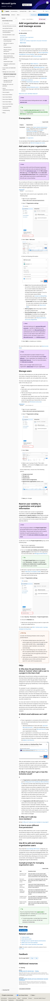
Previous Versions (12, 998)
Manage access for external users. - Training (29, 971)
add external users (31, 171)
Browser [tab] (22, 191)
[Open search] (43, 11)
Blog (19, 998)
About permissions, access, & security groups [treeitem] (9, 40)
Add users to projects (27, 362)
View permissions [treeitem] (7, 47)
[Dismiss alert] (47, 3)
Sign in (46, 11)
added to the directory (28, 740)
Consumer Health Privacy (39, 998)
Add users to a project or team (33, 571)
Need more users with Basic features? (28, 93)
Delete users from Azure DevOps (29, 942)
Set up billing (23, 930)
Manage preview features (41, 553)
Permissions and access (36, 402)
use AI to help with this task (31, 110)
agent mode (40, 912)
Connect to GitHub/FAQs (41, 296)
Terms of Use (4, 1000)
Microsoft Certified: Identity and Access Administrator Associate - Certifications (34, 979)
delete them (30, 366)
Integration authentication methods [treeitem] (9, 64)
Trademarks (10, 1000)
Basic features (34, 63)
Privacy (29, 998)
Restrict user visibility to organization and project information (33, 40)
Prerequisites (23, 35)
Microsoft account (28, 337)
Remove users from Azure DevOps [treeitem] (9, 77)
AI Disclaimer (4, 998)
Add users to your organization (27, 37)
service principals (37, 56)
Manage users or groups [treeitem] (9, 53)
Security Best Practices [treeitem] (7, 28)
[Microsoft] (2, 11)
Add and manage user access (38, 143)
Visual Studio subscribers (32, 81)
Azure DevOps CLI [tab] (29, 191)
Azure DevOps (30, 19)
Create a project (25, 937)
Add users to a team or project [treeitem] (9, 44)
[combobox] (9, 21)
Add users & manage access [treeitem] (10, 74)
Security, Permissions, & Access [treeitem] (9, 26)
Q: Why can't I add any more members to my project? (35, 822)
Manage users (23, 39)
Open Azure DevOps (43, 14)
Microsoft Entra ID (39, 330)
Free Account (34, 14)
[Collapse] (16, 18)
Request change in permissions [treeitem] (8, 50)
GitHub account (41, 337)
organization (30, 137)
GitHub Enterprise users (32, 87)
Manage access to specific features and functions (33, 940)
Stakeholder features (39, 67)
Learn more (21, 948)
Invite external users (26, 939)
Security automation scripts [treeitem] (9, 34)
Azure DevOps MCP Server (33, 848)
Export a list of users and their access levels (32, 944)
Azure (23, 19)
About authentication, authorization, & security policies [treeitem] (9, 57)
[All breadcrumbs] (20, 19)
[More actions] (48, 19)
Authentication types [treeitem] (8, 61)
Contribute (24, 998)
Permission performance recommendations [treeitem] (8, 31)
